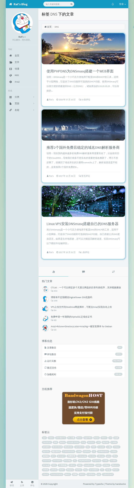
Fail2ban (91, 474)
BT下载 (71, 438)
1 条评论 (85, 252)
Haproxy (96, 460)
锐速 (75, 474)
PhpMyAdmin (84, 460)
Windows (68, 447)
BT (75, 460)
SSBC (105, 460)
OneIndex (57, 460)
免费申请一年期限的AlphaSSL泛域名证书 (71, 316)
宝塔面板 (63, 465)
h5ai (83, 442)
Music (67, 474)
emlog (113, 451)
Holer (61, 470)
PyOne (78, 470)
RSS (53, 456)
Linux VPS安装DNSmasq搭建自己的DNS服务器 (82, 223)
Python (87, 451)
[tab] (53, 272)
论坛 (54, 465)
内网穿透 (71, 456)
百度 (116, 438)
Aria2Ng (67, 460)
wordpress (60, 438)
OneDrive (47, 442)
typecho (88, 438)
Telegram (82, 456)
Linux (51, 438)
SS (102, 470)
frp (85, 470)
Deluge (106, 465)
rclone (116, 447)
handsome (88, 465)
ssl (110, 438)
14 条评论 (85, 99)
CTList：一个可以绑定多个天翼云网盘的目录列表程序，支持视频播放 (86, 287)
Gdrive (72, 465)
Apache (46, 451)
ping (108, 456)
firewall (46, 465)
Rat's (51, 99)
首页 (49, 26)
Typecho (99, 483)
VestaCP (61, 456)
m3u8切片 (94, 470)
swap (108, 470)
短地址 (46, 456)
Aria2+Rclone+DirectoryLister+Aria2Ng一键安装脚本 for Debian (81, 326)
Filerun (101, 456)
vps (44, 438)
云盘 (109, 447)
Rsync (115, 470)
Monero (115, 465)
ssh (98, 442)
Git (94, 451)
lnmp (96, 438)
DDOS (82, 474)
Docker (91, 442)
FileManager (103, 451)
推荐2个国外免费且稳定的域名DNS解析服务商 (83, 147)
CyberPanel (108, 474)
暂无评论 (85, 176)
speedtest (79, 447)
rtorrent (46, 460)
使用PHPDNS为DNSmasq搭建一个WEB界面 (80, 71)
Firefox (92, 456)
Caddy (114, 442)
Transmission (68, 451)
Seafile (113, 460)
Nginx (62, 442)
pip (98, 474)
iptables (46, 447)
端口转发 (56, 451)
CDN (79, 451)
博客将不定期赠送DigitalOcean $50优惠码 (71, 297)
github (54, 470)
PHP (93, 447)
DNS (80, 465)
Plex (115, 456)
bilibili (45, 470)
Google (101, 447)
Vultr (98, 465)
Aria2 (79, 438)
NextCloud (57, 447)
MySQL (106, 442)
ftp (87, 447)
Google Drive (73, 442)
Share (104, 438)
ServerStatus (56, 474)
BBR (55, 442)
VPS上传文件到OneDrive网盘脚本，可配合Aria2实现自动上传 (81, 306)
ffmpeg (70, 470)
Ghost (45, 474)
